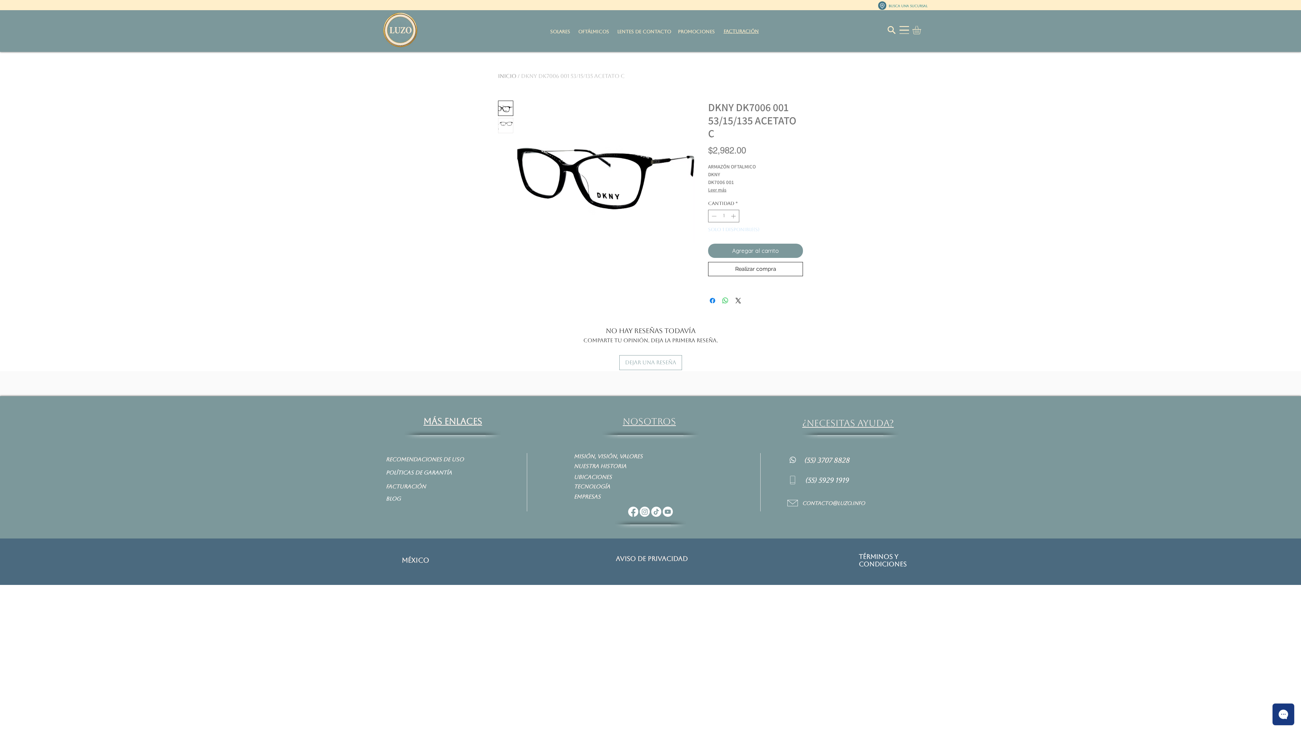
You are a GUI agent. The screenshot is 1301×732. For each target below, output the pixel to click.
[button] (921, 30)
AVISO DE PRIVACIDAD (652, 558)
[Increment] (734, 216)
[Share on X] (738, 301)
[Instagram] (645, 512)
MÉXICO (415, 560)
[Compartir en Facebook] (712, 301)
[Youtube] (668, 512)
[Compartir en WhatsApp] (725, 301)
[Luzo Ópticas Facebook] (633, 512)
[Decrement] (713, 216)
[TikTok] (656, 512)
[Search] (891, 30)
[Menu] (904, 30)
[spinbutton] (724, 216)
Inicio (507, 76)
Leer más (717, 190)
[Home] (792, 459)
